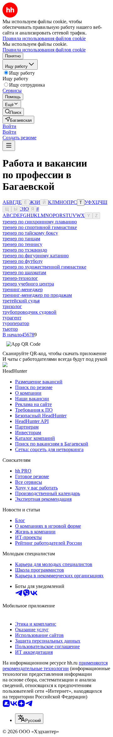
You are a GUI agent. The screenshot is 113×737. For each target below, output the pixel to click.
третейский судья (21, 300)
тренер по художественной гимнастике (44, 267)
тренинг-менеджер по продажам (37, 295)
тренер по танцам (21, 238)
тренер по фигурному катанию (36, 255)
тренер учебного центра (28, 283)
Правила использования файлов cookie (44, 49)
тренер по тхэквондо (25, 250)
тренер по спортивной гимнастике (40, 227)
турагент (12, 317)
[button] (9, 126)
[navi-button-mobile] (9, 146)
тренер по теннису (22, 244)
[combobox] (29, 718)
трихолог (12, 306)
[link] (13, 112)
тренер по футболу (23, 261)
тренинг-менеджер (23, 289)
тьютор (10, 329)
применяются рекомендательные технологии (55, 665)
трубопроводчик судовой (29, 312)
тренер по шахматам (24, 272)
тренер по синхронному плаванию (40, 221)
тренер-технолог (20, 278)
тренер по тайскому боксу (30, 233)
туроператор (16, 323)
